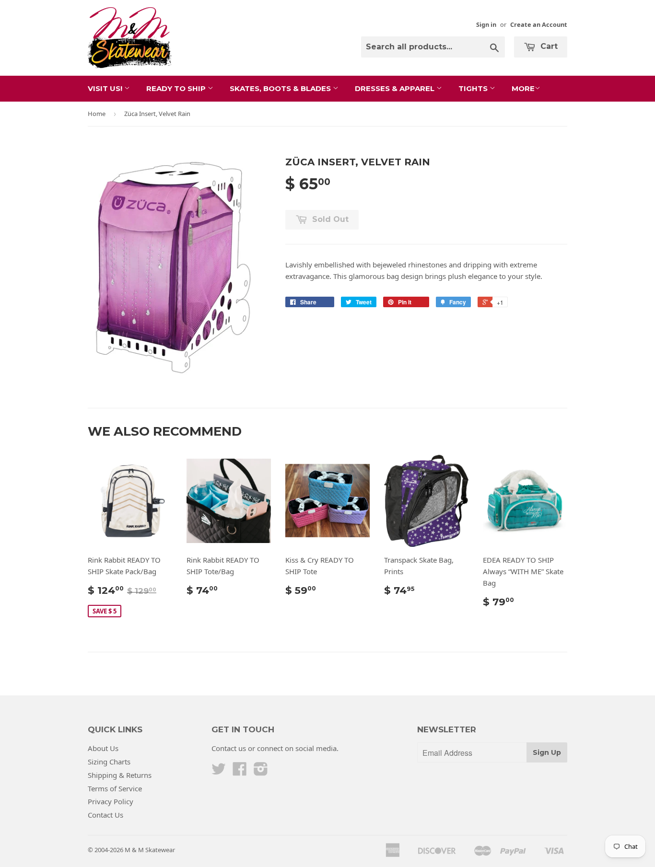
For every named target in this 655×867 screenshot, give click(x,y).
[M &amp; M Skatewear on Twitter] (218, 771)
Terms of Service (115, 788)
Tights (474, 88)
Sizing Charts (109, 761)
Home (96, 113)
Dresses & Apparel (395, 88)
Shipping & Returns (120, 775)
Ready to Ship (177, 88)
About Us (103, 748)
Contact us (228, 748)
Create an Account (538, 24)
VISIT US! (106, 88)
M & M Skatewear (150, 849)
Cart (548, 46)
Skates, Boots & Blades (281, 88)
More (523, 88)
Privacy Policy (110, 801)
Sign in (486, 24)
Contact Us (105, 815)
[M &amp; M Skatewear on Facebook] (240, 771)
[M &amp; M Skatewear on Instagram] (261, 771)
